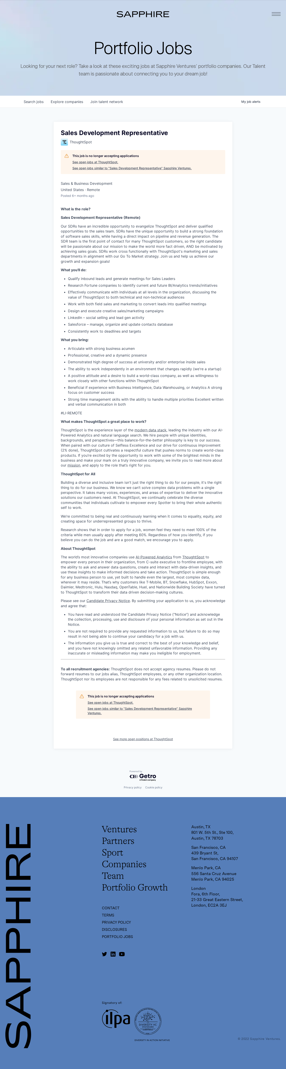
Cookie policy (153, 787)
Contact (111, 908)
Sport (112, 853)
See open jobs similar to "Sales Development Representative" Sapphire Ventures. (132, 168)
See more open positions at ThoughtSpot (143, 739)
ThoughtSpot (193, 557)
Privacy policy (133, 787)
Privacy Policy (116, 922)
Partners (118, 841)
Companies (124, 864)
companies (67, 101)
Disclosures (114, 929)
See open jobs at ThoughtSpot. (95, 162)
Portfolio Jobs (117, 937)
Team (113, 876)
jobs (34, 101)
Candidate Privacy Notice (108, 600)
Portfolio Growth (135, 888)
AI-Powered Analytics (154, 557)
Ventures (119, 829)
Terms (108, 915)
